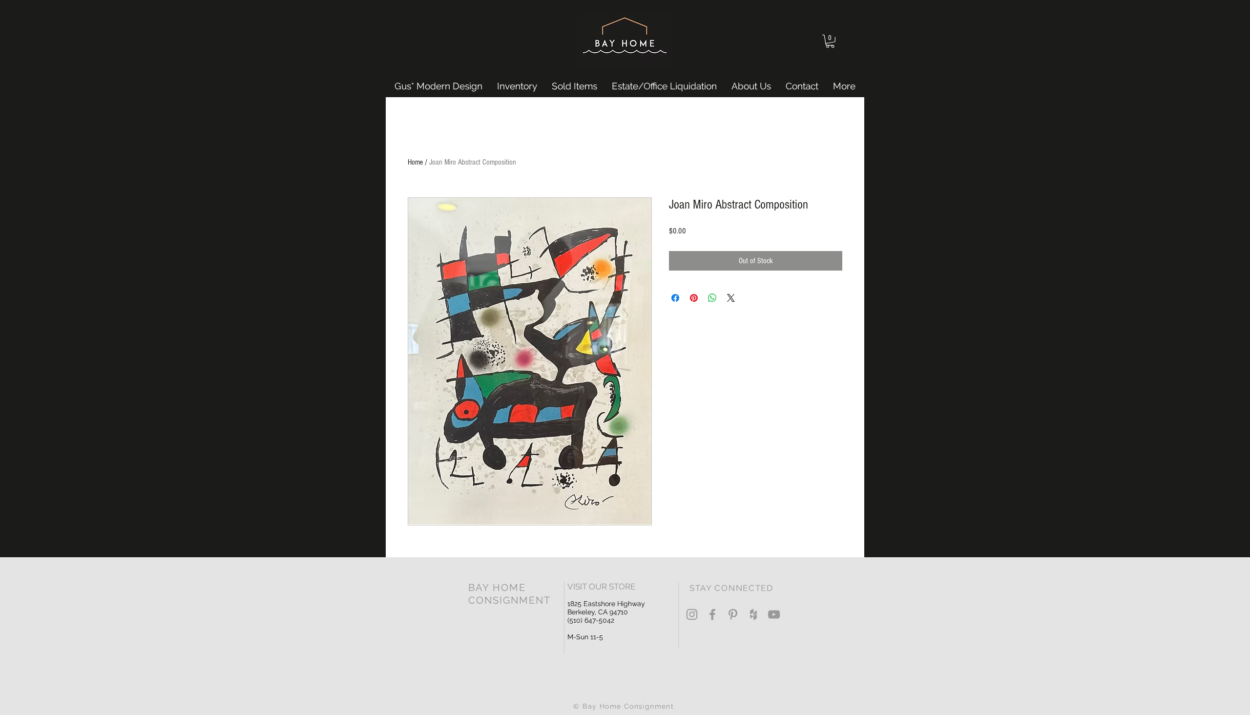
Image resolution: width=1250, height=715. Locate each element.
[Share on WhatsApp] (712, 298)
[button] (830, 41)
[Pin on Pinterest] (694, 298)
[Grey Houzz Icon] (753, 614)
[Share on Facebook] (675, 298)
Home (415, 162)
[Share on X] (731, 298)
